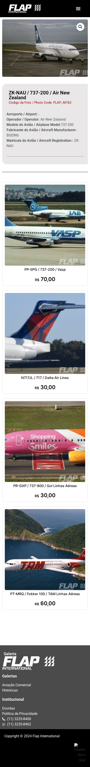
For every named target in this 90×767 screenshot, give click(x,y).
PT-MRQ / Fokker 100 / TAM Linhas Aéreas (45, 594)
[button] (78, 8)
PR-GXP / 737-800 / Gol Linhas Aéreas (45, 486)
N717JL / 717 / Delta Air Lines (45, 377)
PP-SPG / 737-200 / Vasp (45, 269)
